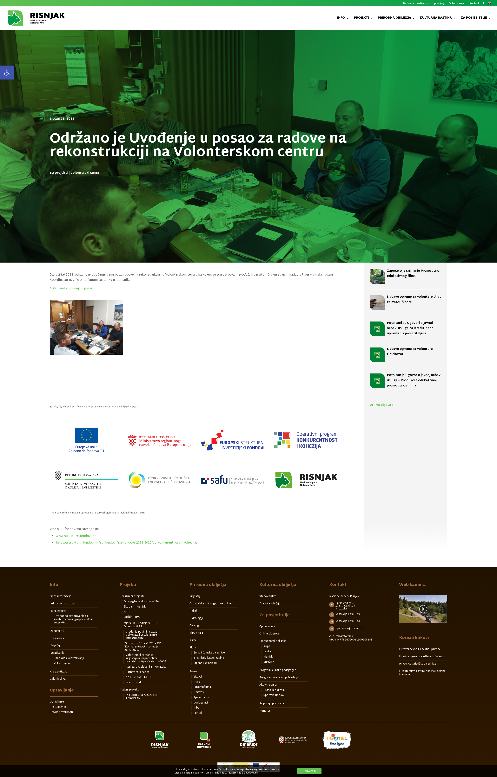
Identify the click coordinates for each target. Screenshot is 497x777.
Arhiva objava (380, 405)
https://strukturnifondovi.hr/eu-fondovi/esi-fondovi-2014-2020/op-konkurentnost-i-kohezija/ (126, 543)
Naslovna (408, 4)
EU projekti (59, 173)
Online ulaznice (457, 4)
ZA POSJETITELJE (474, 18)
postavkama (251, 773)
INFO (341, 18)
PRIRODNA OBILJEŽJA (394, 18)
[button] (7, 73)
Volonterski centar (85, 173)
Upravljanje (439, 4)
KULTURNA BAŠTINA (436, 18)
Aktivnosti (423, 4)
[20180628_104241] (91, 327)
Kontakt (474, 4)
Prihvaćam (309, 771)
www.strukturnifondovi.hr (76, 536)
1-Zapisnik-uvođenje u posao (71, 288)
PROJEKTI (361, 18)
